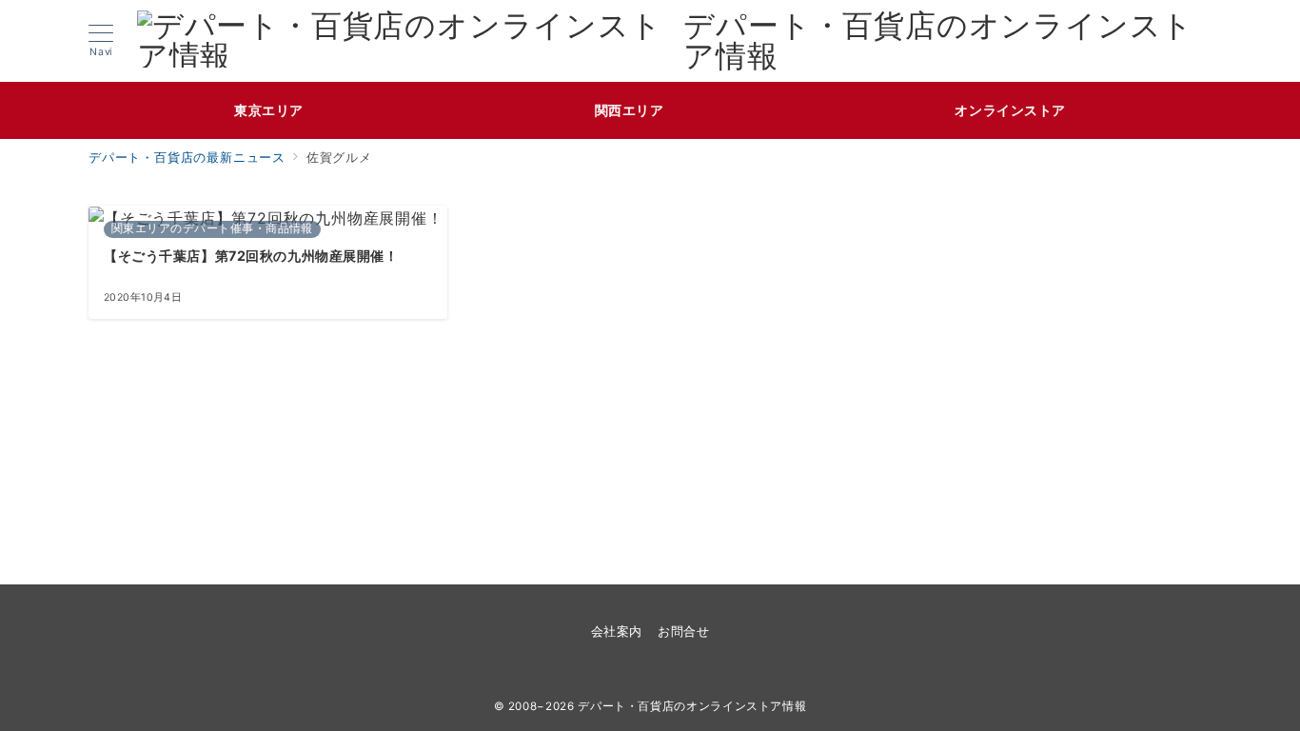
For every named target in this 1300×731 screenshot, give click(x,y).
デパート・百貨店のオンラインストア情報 (938, 40)
